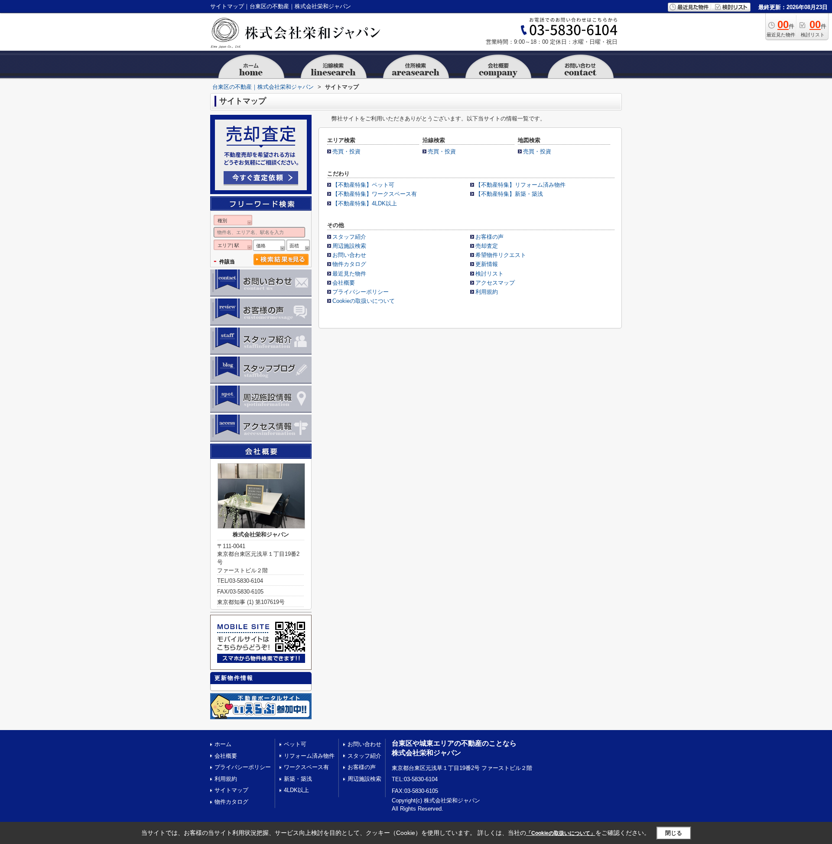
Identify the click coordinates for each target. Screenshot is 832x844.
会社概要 (343, 282)
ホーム (222, 744)
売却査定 (486, 246)
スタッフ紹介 (349, 237)
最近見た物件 (349, 273)
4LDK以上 (296, 790)
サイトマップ (231, 790)
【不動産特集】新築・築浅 (509, 194)
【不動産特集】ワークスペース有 (374, 194)
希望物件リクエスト (500, 255)
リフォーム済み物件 (309, 756)
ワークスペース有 (306, 767)
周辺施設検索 (349, 246)
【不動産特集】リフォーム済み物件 (520, 185)
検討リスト (489, 273)
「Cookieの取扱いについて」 (560, 833)
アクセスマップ (495, 282)
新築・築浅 (298, 779)
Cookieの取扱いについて (363, 301)
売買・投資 (346, 151)
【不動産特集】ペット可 (363, 185)
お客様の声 (489, 237)
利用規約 (486, 292)
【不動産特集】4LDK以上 (364, 203)
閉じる (673, 832)
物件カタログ (349, 264)
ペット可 (295, 744)
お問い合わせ (349, 255)
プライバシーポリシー (360, 292)
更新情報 (486, 264)
